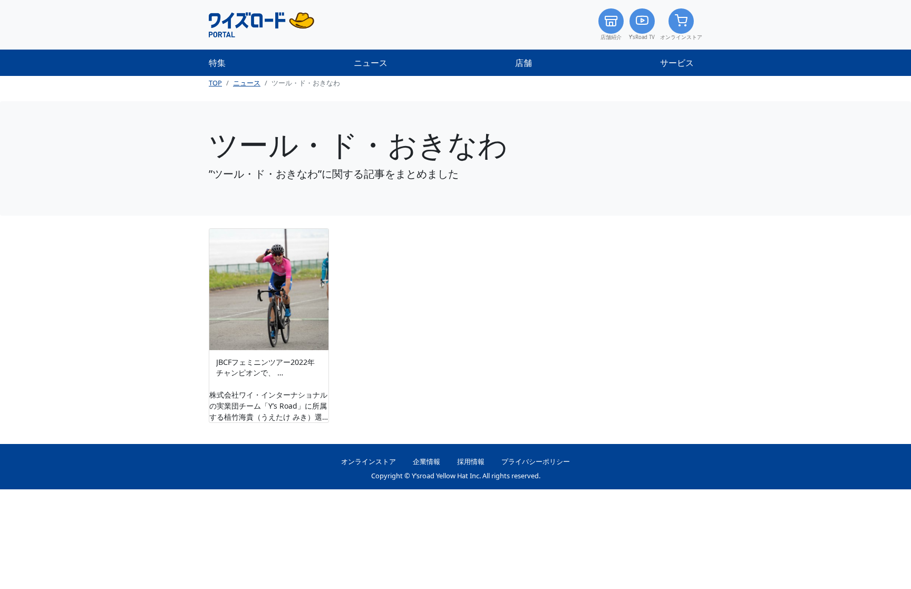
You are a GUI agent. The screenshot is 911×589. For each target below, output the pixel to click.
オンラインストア (681, 37)
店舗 (523, 63)
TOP (215, 83)
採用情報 (470, 461)
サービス (677, 63)
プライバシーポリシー (535, 461)
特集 (217, 63)
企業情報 (426, 461)
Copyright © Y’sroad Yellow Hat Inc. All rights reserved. (455, 475)
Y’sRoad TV (642, 37)
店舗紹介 (611, 37)
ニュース (370, 63)
